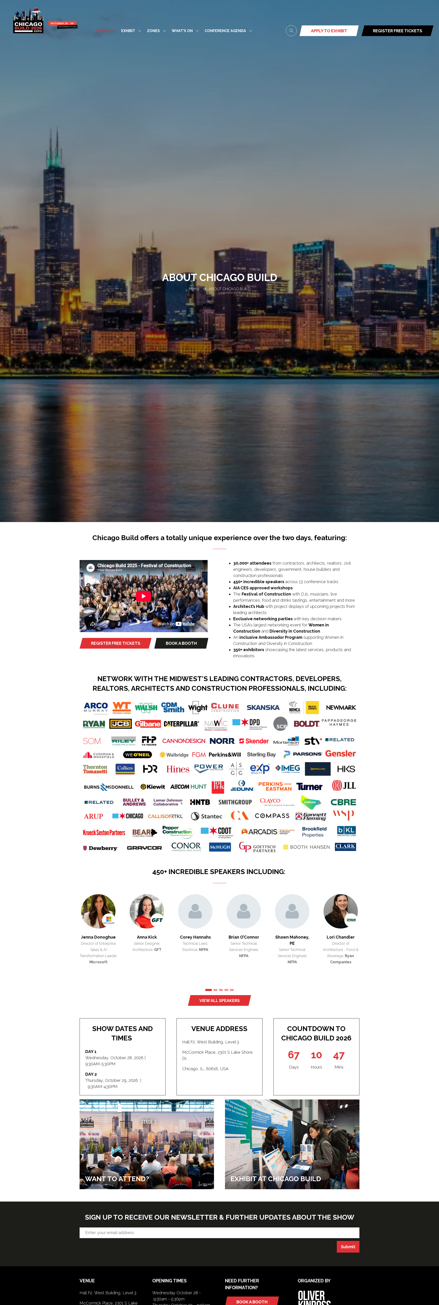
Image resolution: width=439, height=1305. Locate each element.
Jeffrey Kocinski (195, 937)
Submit (348, 1246)
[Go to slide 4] (226, 990)
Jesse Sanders (98, 937)
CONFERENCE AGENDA (225, 31)
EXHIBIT (128, 31)
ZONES (153, 31)
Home (194, 289)
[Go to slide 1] (207, 990)
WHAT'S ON (182, 31)
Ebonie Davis (244, 937)
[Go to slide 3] (221, 990)
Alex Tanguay (292, 937)
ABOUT (102, 31)
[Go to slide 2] (214, 990)
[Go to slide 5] (232, 990)
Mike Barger (147, 937)
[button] (291, 30)
